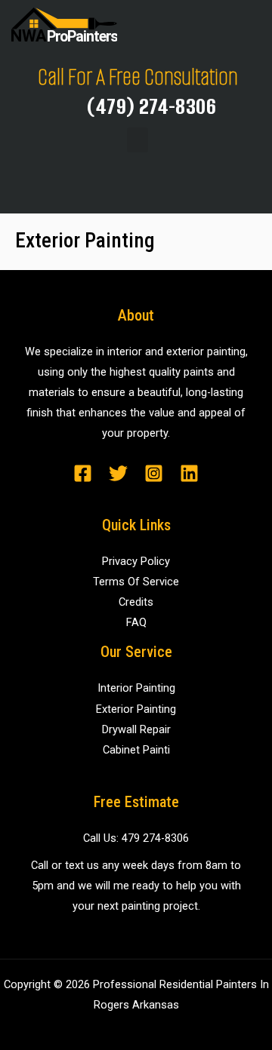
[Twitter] (118, 473)
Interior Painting (136, 688)
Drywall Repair (136, 729)
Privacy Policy (136, 561)
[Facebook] (82, 473)
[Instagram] (153, 473)
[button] (137, 139)
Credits (136, 602)
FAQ (136, 622)
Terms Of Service (136, 581)
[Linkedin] (189, 473)
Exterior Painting (136, 709)
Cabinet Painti (136, 750)
